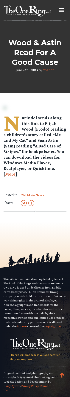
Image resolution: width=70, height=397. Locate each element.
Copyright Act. (53, 326)
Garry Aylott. (12, 386)
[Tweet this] (24, 203)
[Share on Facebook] (31, 203)
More (10, 173)
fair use (22, 326)
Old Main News (32, 195)
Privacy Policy (30, 386)
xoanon (49, 70)
